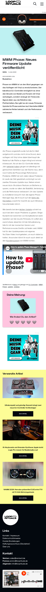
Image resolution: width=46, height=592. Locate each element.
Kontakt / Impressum (11, 535)
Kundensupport (13, 240)
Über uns (6, 546)
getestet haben (13, 166)
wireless (17, 286)
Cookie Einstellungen (11, 541)
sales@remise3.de (17, 558)
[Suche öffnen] (35, 4)
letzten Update (25, 209)
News (15, 284)
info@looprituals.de (20, 564)
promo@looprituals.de (19, 561)
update (10, 286)
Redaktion (7, 79)
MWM (41, 284)
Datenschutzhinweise (11, 538)
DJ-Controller (33, 284)
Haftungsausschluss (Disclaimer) (16, 544)
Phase (5, 286)
